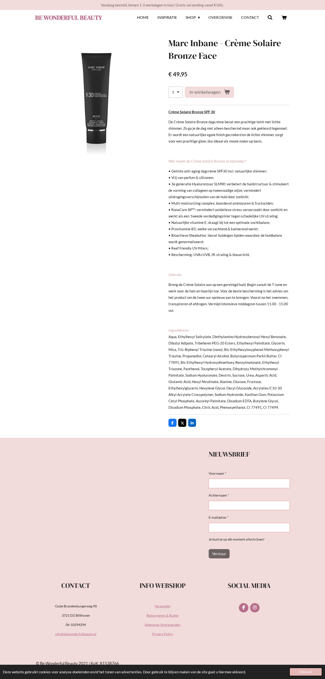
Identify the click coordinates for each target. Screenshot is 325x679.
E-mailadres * (218, 517)
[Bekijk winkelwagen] (284, 17)
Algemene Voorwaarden (162, 625)
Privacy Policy (162, 634)
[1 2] (175, 92)
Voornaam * (217, 473)
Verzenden (162, 606)
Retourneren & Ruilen (163, 615)
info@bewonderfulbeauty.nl (75, 634)
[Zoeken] (270, 17)
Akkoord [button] (305, 672)
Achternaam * (219, 495)
